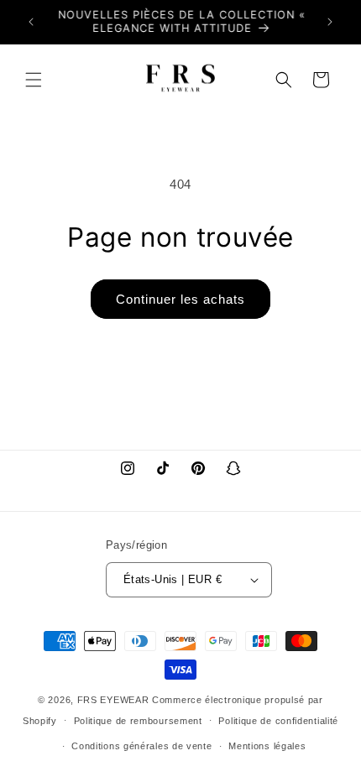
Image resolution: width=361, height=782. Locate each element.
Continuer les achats (180, 299)
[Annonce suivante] (329, 21)
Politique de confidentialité (278, 721)
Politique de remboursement (138, 721)
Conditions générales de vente (141, 746)
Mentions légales (267, 746)
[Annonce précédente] (31, 21)
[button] (33, 79)
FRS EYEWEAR (113, 700)
